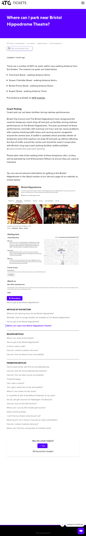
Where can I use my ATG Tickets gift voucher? (26, 407)
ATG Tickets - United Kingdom (16, 43)
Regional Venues (43, 43)
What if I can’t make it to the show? (21, 391)
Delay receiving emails (16, 411)
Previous (15, 298)
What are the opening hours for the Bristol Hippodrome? (30, 313)
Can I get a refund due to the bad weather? (25, 387)
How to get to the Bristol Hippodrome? (23, 321)
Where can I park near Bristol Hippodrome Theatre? (29, 325)
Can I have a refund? (15, 383)
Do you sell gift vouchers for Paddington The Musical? (29, 399)
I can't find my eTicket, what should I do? (24, 416)
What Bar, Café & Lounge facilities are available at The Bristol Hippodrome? (38, 317)
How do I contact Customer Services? (22, 350)
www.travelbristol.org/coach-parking (27, 148)
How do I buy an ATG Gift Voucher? (22, 403)
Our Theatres (31, 43)
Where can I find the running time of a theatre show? (29, 428)
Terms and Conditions (43, 533)
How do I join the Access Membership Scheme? (27, 371)
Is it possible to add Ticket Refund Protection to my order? (31, 395)
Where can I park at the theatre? (20, 338)
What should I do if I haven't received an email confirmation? (32, 420)
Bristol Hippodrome (56, 43)
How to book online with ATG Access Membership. (28, 366)
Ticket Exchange (14, 379)
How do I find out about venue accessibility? (25, 354)
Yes (43, 445)
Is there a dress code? (16, 346)
